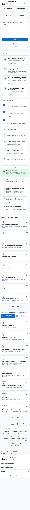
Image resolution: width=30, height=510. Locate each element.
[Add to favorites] (27, 222)
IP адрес (15, 440)
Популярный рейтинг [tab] (9, 316)
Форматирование (20, 443)
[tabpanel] (15, 369)
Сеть (4, 433)
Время (19, 436)
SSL (26, 443)
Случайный (12, 438)
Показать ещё (15, 306)
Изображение (5, 438)
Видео (22, 438)
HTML (6, 436)
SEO (8, 433)
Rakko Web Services (7, 467)
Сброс (15, 43)
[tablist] (15, 316)
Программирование (22, 433)
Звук (11, 440)
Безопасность (13, 433)
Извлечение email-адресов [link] (8, 453)
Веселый (17, 445)
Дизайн (24, 436)
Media (3, 471)
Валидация (12, 443)
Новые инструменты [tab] (23, 316)
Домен (18, 438)
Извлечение (5, 443)
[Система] (24, 3)
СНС (26, 440)
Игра (12, 445)
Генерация (21, 440)
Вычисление (5, 440)
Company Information (7, 463)
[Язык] (21, 3)
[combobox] (16, 428)
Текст (3, 20)
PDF (27, 438)
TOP (2, 451)
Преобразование (12, 436)
